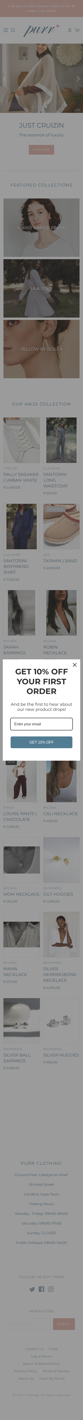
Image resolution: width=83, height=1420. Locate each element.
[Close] (74, 664)
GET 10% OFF (42, 742)
